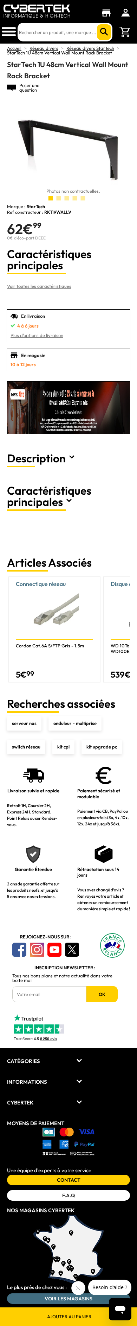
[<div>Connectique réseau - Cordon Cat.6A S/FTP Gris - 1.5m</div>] (54, 629)
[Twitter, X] (72, 950)
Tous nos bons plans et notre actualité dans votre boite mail (62, 978)
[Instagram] (37, 950)
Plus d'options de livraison (37, 335)
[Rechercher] (104, 32)
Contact (68, 1180)
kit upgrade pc (101, 747)
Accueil (14, 48)
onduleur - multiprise (75, 723)
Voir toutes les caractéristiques (39, 286)
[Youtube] (54, 950)
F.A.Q (68, 1195)
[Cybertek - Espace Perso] (125, 13)
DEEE (40, 237)
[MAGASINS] (108, 13)
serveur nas (24, 723)
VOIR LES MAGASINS (68, 1298)
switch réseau (26, 747)
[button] (121, 629)
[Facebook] (19, 950)
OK (102, 994)
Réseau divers (44, 48)
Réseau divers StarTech (90, 48)
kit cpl (63, 747)
